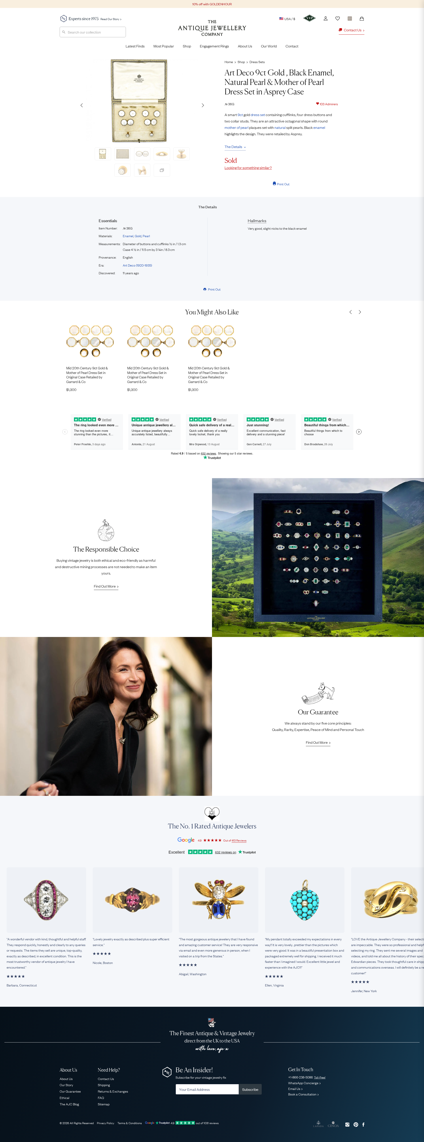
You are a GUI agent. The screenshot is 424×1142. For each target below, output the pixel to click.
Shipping (104, 1084)
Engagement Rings (214, 45)
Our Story (66, 1084)
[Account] (325, 18)
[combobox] (93, 32)
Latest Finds (135, 45)
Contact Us (106, 1078)
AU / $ (259, 39)
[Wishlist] (337, 19)
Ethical (64, 1097)
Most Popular (163, 45)
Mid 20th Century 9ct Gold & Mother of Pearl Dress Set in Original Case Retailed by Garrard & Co (87, 375)
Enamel (128, 235)
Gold (138, 235)
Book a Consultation (302, 1093)
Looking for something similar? (248, 167)
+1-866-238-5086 (307, 1076)
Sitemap (104, 1103)
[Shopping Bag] (362, 19)
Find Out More (105, 586)
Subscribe (250, 1089)
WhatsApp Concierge (303, 1082)
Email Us (294, 1088)
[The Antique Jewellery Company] (212, 31)
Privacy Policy (105, 1123)
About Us (245, 45)
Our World (269, 45)
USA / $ (289, 18)
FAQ (101, 1097)
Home (229, 61)
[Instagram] (347, 1124)
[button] (202, 105)
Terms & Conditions (129, 1123)
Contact (292, 45)
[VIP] (309, 18)
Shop (187, 45)
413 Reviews (239, 840)
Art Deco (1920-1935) (137, 265)
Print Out (283, 183)
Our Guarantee (70, 1091)
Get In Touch (300, 1069)
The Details (233, 146)
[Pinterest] (356, 1124)
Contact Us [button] (352, 29)
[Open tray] (350, 18)
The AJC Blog (69, 1103)
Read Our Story (109, 19)
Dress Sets (257, 61)
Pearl (146, 235)
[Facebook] (363, 1124)
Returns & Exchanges (113, 1091)
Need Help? (109, 1070)
